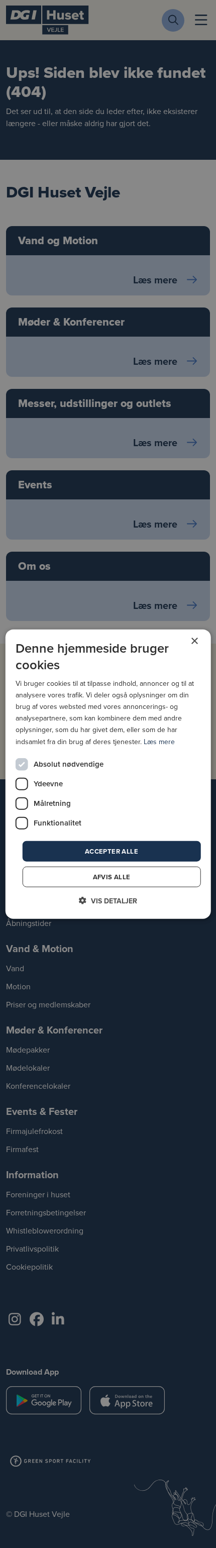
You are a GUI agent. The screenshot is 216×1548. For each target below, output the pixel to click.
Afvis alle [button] (112, 877)
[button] (108, 900)
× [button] (194, 641)
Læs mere (159, 741)
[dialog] (108, 774)
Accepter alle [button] (111, 851)
